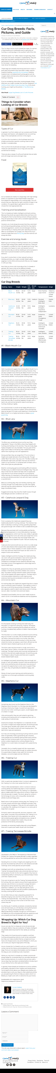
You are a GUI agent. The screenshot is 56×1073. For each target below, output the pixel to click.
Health (23, 9)
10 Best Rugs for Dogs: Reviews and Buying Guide (15, 1005)
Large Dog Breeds (6, 9)
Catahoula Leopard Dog (11, 307)
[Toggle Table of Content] (17, 97)
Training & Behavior (40, 9)
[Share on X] (1, 538)
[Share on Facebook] (1, 535)
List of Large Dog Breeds (21, 18)
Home (2, 25)
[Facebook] (5, 997)
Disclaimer (40, 1060)
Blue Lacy (11, 299)
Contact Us (38, 1062)
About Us (45, 1062)
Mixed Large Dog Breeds (8, 21)
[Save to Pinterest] (1, 541)
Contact (50, 9)
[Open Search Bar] (54, 14)
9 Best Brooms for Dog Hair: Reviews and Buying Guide (17, 1007)
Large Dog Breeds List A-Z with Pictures (21, 92)
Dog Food (16, 9)
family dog (20, 233)
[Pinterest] (14, 997)
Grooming (29, 9)
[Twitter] (8, 997)
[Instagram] (11, 997)
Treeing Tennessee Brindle (11, 338)
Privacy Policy (32, 1060)
